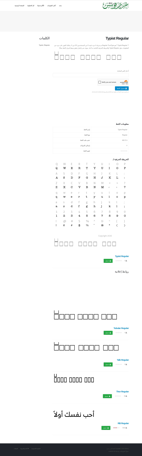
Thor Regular (122, 391)
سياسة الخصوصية (35, 448)
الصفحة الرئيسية (19, 5)
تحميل (107, 261)
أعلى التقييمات (51, 5)
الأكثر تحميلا (40, 5)
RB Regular (123, 423)
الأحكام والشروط (24, 448)
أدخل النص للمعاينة (123, 71)
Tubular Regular (121, 328)
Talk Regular (123, 360)
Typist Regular (122, 256)
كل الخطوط (30, 5)
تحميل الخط (121, 88)
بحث (60, 5)
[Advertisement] (71, 20)
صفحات (15, 448)
